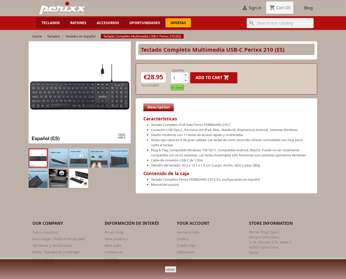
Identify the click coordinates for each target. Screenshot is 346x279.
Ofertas (178, 22)
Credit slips (186, 245)
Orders (183, 238)
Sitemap (112, 258)
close (170, 269)
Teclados (51, 22)
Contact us (114, 252)
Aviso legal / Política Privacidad (58, 238)
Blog (308, 8)
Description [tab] (158, 106)
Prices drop (114, 232)
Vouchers (185, 258)
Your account (193, 223)
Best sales (113, 245)
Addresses (186, 252)
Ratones (78, 22)
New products (116, 238)
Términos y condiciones (52, 245)
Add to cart (212, 78)
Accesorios (108, 22)
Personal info (188, 232)
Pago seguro (43, 258)
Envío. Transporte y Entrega (55, 252)
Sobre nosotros (45, 232)
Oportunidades (144, 22)
